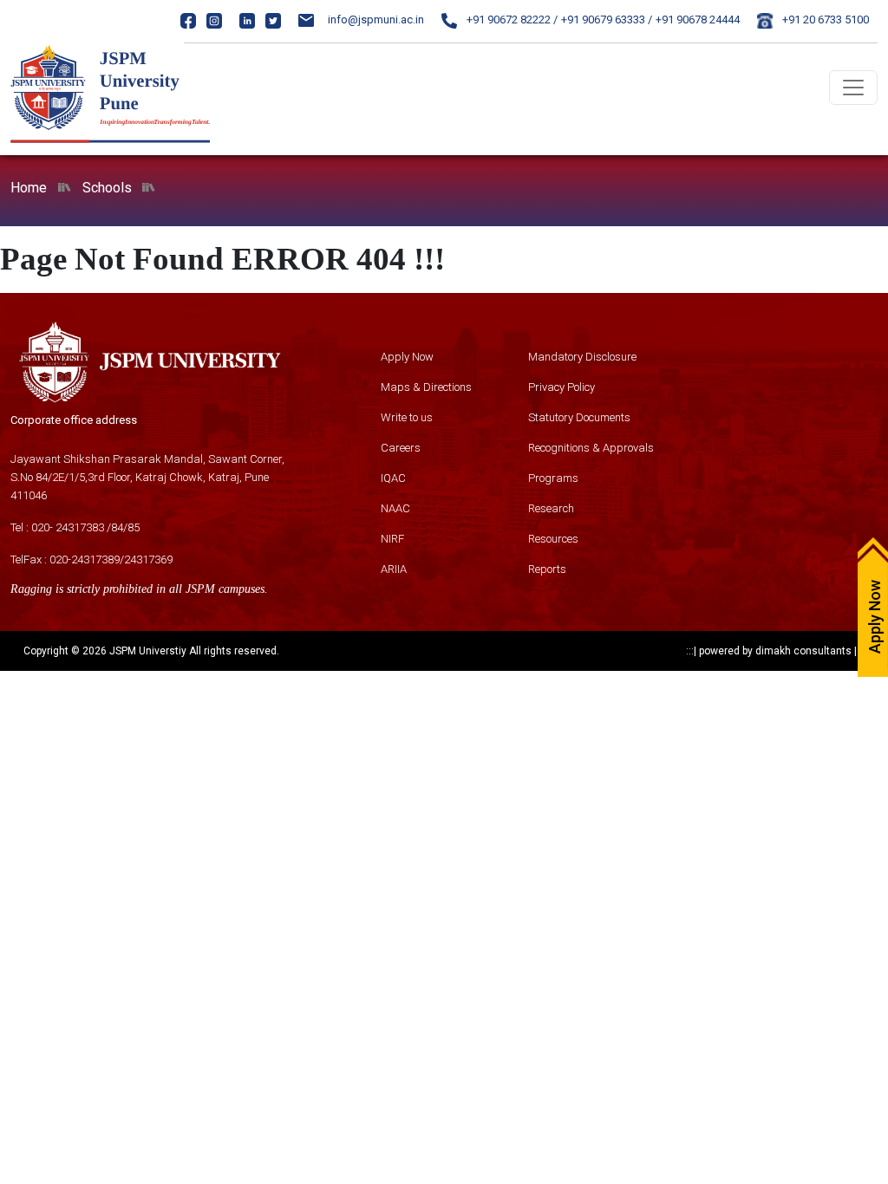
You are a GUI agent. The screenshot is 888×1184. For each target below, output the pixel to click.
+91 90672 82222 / (511, 19)
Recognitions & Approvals (591, 447)
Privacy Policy (561, 387)
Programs (553, 478)
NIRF (392, 538)
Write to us (407, 417)
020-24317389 (84, 559)
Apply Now (407, 356)
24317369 (148, 559)
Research (551, 508)
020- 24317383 (67, 527)
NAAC (395, 508)
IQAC (393, 478)
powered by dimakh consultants (775, 651)
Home (28, 187)
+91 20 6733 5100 (824, 19)
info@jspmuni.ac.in (376, 19)
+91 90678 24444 (698, 19)
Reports (547, 569)
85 (133, 527)
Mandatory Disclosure (582, 356)
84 (117, 527)
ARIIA (394, 569)
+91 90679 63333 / (606, 19)
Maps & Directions (426, 387)
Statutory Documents (579, 417)
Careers (401, 447)
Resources (553, 538)
